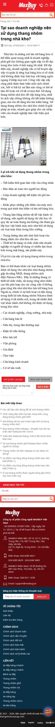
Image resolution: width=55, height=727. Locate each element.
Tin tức (16, 21)
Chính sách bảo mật (13, 644)
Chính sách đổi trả (12, 640)
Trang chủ (5, 21)
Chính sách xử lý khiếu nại (16, 653)
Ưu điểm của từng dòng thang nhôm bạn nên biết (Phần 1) (26, 459)
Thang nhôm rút (11, 687)
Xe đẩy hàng (9, 692)
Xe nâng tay (9, 696)
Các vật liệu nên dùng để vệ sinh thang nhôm (26, 409)
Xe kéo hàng (9, 705)
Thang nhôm (9, 678)
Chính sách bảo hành (14, 649)
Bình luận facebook (40, 379)
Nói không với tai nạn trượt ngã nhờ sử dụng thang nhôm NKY (26, 423)
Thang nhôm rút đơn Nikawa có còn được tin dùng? (26, 452)
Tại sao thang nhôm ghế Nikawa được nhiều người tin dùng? (25, 445)
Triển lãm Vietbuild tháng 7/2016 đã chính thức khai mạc (27, 437)
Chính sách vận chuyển (15, 635)
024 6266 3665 (32, 560)
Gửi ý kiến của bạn (13, 379)
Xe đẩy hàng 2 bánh (13, 669)
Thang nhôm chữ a (12, 700)
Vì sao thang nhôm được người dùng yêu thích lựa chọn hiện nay (27, 474)
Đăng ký (41, 596)
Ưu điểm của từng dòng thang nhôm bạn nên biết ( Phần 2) (26, 467)
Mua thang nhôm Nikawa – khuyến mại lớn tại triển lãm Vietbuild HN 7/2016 (26, 430)
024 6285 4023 (15, 560)
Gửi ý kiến (43, 386)
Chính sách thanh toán (14, 631)
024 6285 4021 (27, 555)
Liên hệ (7, 615)
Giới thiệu (8, 610)
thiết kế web (33, 713)
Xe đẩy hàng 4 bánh (13, 665)
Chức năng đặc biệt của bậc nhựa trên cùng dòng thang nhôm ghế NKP (25, 415)
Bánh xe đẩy (9, 674)
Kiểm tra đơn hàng (12, 619)
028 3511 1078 (27, 577)
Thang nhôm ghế (12, 683)
